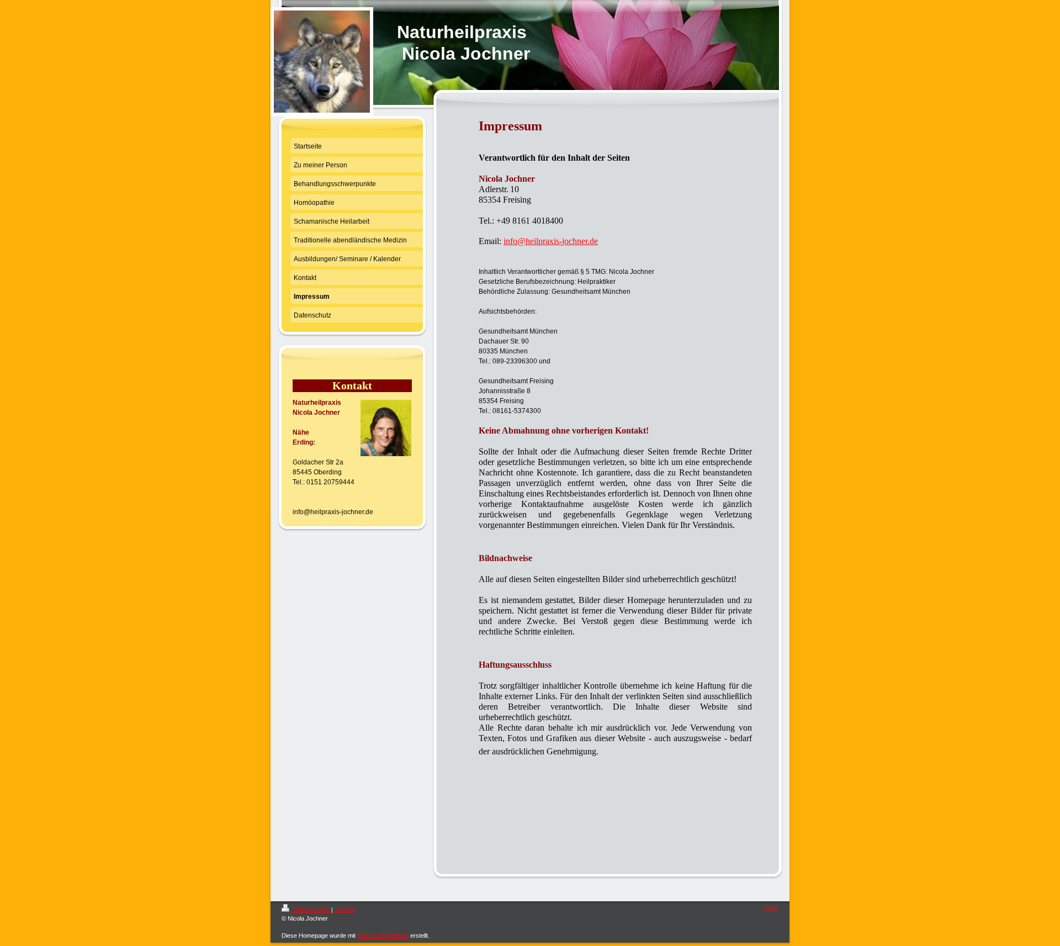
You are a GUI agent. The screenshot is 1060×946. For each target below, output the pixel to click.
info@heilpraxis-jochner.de (551, 241)
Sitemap (345, 909)
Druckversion (311, 909)
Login (771, 908)
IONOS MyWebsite (383, 935)
